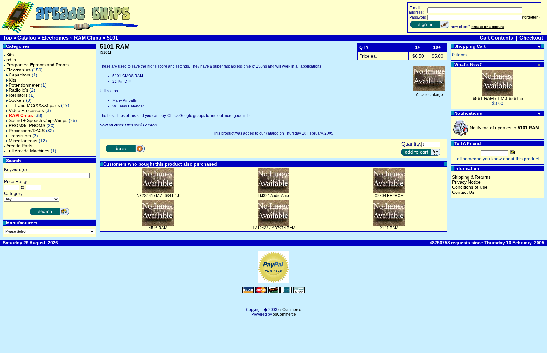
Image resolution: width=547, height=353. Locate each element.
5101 (112, 37)
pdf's (11, 59)
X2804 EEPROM (389, 195)
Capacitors (19, 74)
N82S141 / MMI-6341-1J (158, 195)
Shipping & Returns (471, 177)
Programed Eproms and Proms (37, 64)
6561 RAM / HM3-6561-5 (498, 98)
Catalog (26, 37)
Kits (10, 54)
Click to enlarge (429, 95)
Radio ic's (18, 90)
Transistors (20, 135)
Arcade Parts (19, 145)
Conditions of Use (469, 187)
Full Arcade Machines (27, 150)
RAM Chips (87, 37)
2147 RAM (389, 228)
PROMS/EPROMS (27, 125)
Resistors (18, 95)
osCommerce (289, 309)
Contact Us (463, 192)
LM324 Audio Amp (273, 195)
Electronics (55, 37)
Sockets (17, 100)
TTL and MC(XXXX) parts (34, 105)
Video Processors (26, 110)
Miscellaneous (23, 140)
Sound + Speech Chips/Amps (38, 120)
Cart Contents (496, 37)
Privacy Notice (466, 182)
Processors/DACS (27, 130)
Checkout (531, 37)
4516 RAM (158, 228)
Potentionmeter (24, 85)
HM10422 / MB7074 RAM (273, 228)
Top (7, 37)
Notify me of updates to (504, 127)
